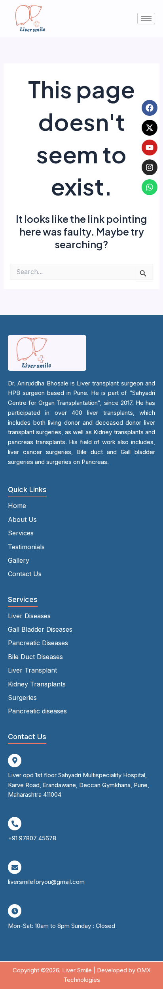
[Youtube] (149, 147)
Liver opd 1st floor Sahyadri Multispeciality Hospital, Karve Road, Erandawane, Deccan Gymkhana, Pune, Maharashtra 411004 (78, 785)
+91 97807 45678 (32, 838)
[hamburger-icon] (146, 18)
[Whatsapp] (149, 187)
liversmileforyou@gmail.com (46, 882)
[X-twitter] (149, 128)
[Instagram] (149, 167)
